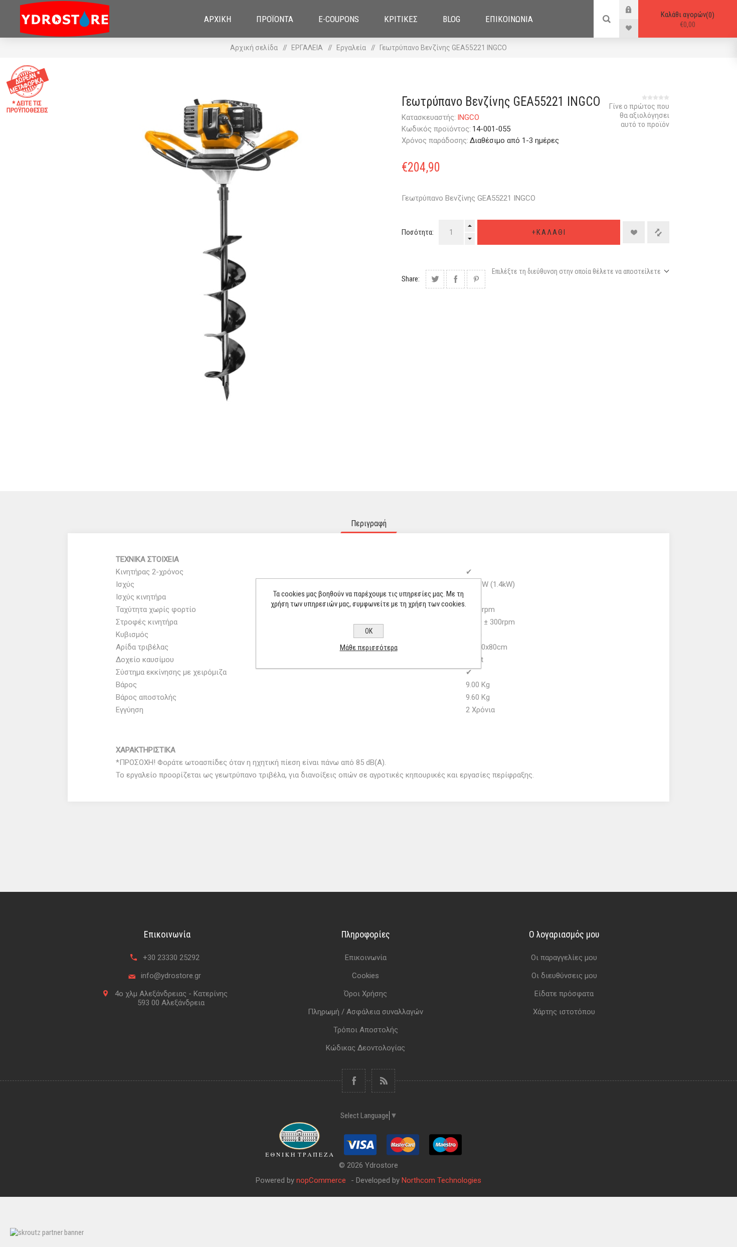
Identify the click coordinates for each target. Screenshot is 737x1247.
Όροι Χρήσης (365, 993)
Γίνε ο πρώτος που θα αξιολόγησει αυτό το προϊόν (639, 115)
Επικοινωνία (366, 957)
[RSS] (383, 1081)
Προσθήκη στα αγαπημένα (634, 232)
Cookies (365, 975)
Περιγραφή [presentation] (369, 523)
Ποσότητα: (418, 232)
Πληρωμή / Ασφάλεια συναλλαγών (365, 1011)
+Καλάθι (549, 232)
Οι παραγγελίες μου (564, 957)
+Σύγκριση (658, 232)
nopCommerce (321, 1180)
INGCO (468, 117)
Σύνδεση (636, 9)
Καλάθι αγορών (686, 19)
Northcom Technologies (441, 1180)
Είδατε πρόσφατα (564, 993)
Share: (411, 278)
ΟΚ (369, 631)
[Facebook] (353, 1081)
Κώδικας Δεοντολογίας (365, 1047)
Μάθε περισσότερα (369, 647)
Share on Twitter (435, 279)
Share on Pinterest (476, 279)
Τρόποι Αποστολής (365, 1029)
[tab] (369, 523)
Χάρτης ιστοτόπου (564, 1011)
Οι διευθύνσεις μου (564, 975)
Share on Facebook (455, 279)
